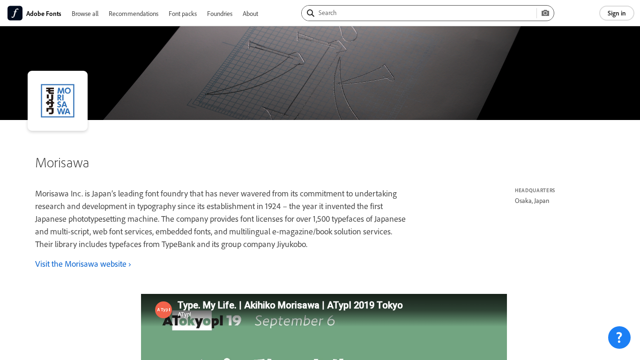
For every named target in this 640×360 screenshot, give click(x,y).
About (250, 13)
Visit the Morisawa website (81, 263)
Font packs (183, 13)
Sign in (617, 13)
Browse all (85, 13)
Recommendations (133, 13)
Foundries (219, 13)
